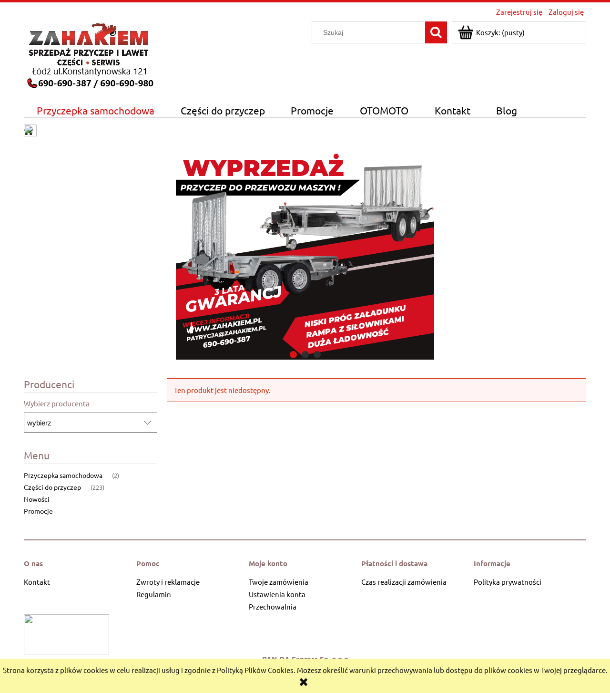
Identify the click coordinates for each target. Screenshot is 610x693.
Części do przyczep (52, 487)
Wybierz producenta (57, 403)
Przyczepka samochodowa (63, 475)
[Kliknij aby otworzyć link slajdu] (305, 251)
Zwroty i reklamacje (168, 581)
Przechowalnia (272, 606)
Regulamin (153, 594)
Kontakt (37, 581)
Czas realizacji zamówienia (404, 581)
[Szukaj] (436, 32)
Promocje (38, 511)
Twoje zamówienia (278, 581)
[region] (305, 251)
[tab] (293, 354)
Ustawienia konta (277, 594)
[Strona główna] (89, 53)
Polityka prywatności (507, 581)
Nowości (37, 499)
